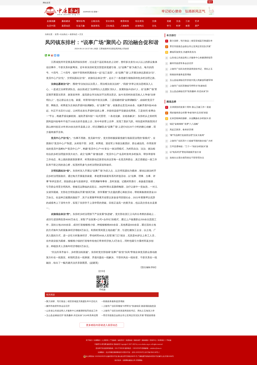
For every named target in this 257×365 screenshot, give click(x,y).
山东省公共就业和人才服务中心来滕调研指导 (191, 58)
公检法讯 (95, 21)
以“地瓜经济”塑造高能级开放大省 (185, 152)
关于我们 (89, 340)
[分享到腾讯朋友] (49, 55)
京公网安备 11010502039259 (96, 356)
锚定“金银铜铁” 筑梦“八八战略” (184, 124)
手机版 (169, 340)
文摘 (154, 21)
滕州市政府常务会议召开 (58, 306)
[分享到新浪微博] (52, 55)
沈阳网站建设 (127, 360)
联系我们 (161, 340)
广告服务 (113, 340)
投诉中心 (153, 340)
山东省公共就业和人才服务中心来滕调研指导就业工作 (72, 311)
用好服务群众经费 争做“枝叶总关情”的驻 (189, 113)
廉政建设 (66, 21)
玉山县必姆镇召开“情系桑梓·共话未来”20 (189, 91)
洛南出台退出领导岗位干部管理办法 (187, 158)
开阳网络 (139, 360)
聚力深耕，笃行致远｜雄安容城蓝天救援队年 (191, 41)
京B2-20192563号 (138, 352)
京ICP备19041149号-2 (151, 352)
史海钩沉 (139, 26)
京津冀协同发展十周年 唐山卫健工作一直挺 (190, 107)
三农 (188, 21)
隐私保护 (137, 340)
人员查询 (105, 340)
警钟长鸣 (80, 21)
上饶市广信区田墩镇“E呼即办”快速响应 (188, 86)
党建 (169, 21)
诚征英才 (121, 340)
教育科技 (124, 21)
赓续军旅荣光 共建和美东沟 (183, 52)
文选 (178, 21)
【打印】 (101, 271)
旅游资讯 (95, 26)
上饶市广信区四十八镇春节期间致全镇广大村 (191, 141)
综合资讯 (139, 21)
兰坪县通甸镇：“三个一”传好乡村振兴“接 (189, 146)
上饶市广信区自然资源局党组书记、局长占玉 (191, 69)
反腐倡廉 (51, 21)
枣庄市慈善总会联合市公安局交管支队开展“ (190, 46)
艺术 (197, 21)
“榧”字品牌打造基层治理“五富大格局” (187, 135)
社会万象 (80, 26)
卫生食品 (110, 26)
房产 (197, 26)
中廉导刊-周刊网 (100, 344)
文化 (154, 26)
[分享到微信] (46, 55)
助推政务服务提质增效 (113, 301)
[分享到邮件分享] (55, 55)
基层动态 (66, 26)
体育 (188, 26)
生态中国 (51, 26)
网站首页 (46, 3)
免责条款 (129, 340)
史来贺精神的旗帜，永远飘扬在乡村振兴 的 (190, 118)
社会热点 (64, 34)
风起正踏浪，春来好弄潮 (181, 129)
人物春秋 (124, 26)
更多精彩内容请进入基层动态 (101, 325)
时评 (178, 26)
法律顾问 (97, 340)
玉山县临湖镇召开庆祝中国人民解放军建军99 (191, 80)
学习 (169, 26)
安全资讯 (110, 21)
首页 (56, 34)
